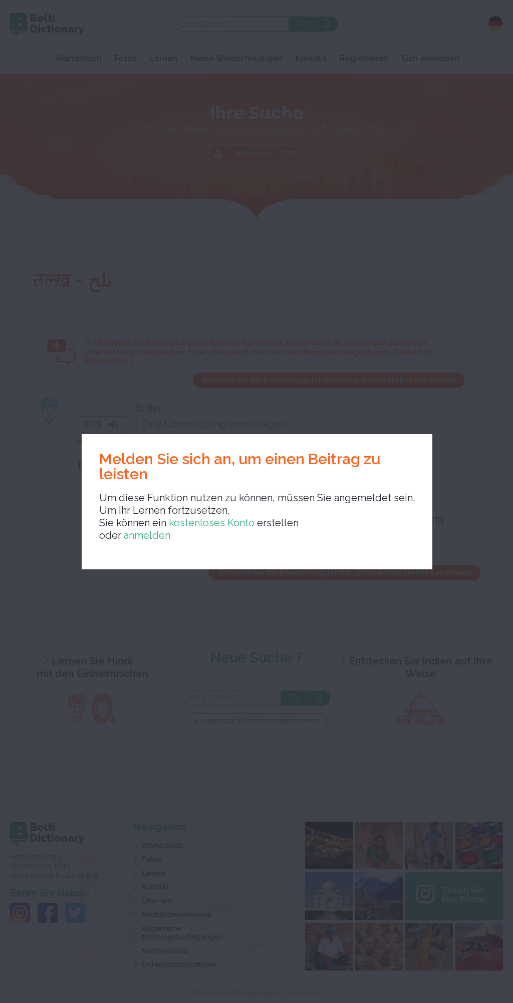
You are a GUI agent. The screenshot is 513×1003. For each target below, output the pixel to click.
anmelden (147, 535)
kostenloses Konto (210, 523)
